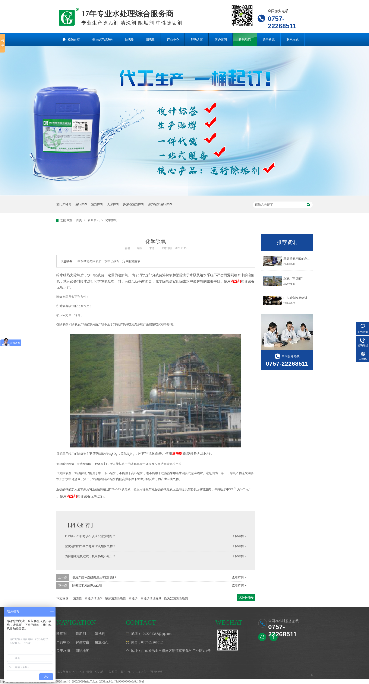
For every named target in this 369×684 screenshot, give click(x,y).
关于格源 (269, 39)
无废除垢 (113, 204)
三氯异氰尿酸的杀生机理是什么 (304, 258)
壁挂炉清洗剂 (93, 598)
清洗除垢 (97, 204)
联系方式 (293, 39)
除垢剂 (129, 39)
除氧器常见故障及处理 (87, 585)
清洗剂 (77, 598)
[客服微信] (227, 640)
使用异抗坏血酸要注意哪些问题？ (94, 577)
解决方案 (197, 39)
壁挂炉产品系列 (102, 39)
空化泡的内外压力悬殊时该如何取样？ (90, 546)
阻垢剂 (150, 39)
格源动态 (245, 39)
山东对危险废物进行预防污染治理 (305, 298)
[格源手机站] (242, 15)
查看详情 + (239, 577)
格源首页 (74, 39)
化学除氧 (111, 220)
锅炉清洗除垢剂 (115, 598)
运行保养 (81, 204)
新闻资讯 (94, 220)
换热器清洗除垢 (133, 204)
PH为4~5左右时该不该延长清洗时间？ (90, 536)
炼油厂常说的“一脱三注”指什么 (304, 278)
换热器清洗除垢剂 (176, 598)
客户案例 (221, 39)
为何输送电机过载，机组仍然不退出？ (90, 556)
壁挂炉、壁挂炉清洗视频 (145, 598)
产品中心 (173, 39)
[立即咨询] (262, 637)
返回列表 (246, 597)
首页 (79, 220)
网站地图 (82, 651)
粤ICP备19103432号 (133, 672)
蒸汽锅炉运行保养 (160, 204)
